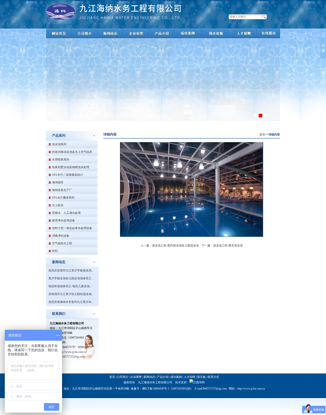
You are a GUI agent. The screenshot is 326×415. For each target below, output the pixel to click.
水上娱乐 (57, 205)
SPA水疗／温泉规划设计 (67, 174)
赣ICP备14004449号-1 (155, 388)
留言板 (201, 377)
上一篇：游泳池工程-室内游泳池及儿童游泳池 (170, 245)
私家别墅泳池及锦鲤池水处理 (70, 167)
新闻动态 (149, 377)
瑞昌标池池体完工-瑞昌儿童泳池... (70, 286)
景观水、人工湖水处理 (66, 213)
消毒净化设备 (60, 235)
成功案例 (176, 377)
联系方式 (213, 377)
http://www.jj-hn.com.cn (72, 352)
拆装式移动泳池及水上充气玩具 (72, 152)
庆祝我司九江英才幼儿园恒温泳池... (71, 294)
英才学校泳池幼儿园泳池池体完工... (71, 278)
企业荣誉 (136, 377)
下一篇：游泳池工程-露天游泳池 (222, 245)
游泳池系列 (59, 144)
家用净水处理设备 (63, 220)
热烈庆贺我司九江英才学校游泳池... (71, 270)
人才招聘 (189, 377)
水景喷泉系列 (60, 159)
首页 (262, 134)
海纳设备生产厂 (62, 190)
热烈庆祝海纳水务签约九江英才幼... (71, 302)
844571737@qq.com (72, 356)
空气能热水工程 (62, 243)
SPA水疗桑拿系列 (63, 197)
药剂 (55, 251)
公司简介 (122, 377)
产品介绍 (162, 377)
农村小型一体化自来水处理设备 (72, 228)
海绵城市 (57, 182)
